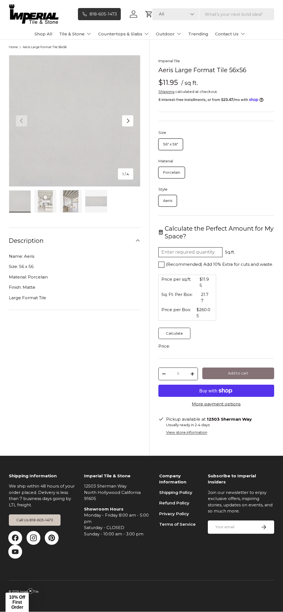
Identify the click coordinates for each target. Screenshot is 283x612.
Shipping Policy (175, 492)
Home (13, 47)
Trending (198, 34)
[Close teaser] (30, 591)
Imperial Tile (169, 61)
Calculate (174, 333)
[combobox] (213, 14)
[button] (17, 602)
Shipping (166, 91)
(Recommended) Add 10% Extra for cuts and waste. (219, 264)
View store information (186, 432)
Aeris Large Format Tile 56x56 (45, 47)
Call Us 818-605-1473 (34, 520)
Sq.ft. (230, 252)
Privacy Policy (174, 513)
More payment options (216, 404)
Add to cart (238, 373)
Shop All (44, 34)
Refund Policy (174, 503)
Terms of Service (177, 524)
